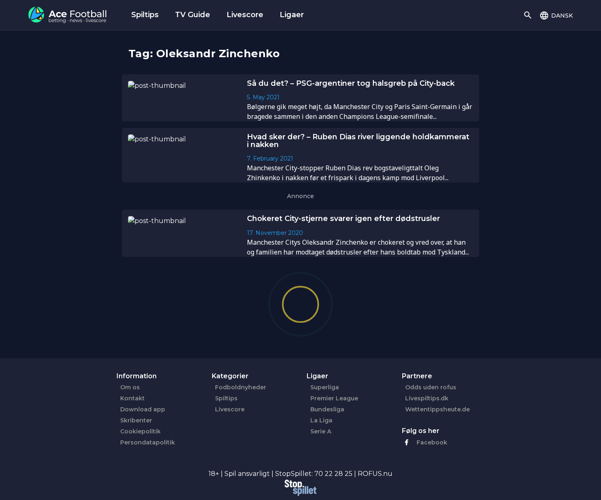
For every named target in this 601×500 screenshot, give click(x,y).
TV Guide (192, 14)
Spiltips (145, 14)
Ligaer (292, 14)
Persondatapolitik (147, 442)
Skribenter (136, 420)
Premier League (334, 398)
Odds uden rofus (430, 387)
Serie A (320, 431)
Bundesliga (327, 409)
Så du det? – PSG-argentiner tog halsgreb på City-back (351, 83)
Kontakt (132, 398)
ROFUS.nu (375, 474)
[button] (556, 15)
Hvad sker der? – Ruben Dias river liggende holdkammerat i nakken (358, 140)
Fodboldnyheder (240, 387)
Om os (130, 387)
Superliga (324, 387)
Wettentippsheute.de (437, 409)
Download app (142, 409)
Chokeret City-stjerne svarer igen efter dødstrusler (343, 218)
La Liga (321, 420)
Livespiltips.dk (427, 398)
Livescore (244, 14)
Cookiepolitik (140, 431)
